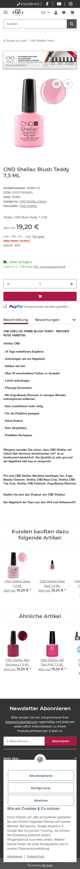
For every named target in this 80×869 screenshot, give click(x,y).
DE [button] (43, 12)
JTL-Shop (47, 865)
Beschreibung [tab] (15, 320)
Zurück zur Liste (16, 40)
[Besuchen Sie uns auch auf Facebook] (47, 4)
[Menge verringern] (8, 283)
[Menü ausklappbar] (5, 10)
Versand (38, 236)
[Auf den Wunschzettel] (67, 84)
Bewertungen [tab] (47, 320)
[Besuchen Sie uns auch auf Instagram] (71, 4)
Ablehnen (41, 800)
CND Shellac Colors (33, 201)
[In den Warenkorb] (6, 73)
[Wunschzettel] (64, 12)
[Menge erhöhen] (71, 283)
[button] (56, 12)
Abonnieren (60, 741)
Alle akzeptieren (41, 775)
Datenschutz (36, 856)
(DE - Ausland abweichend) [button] (49, 266)
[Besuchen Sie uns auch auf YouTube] (59, 4)
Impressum (14, 856)
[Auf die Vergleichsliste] (56, 84)
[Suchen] (72, 23)
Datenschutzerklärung (21, 722)
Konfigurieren (41, 788)
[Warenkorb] (72, 12)
